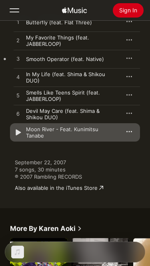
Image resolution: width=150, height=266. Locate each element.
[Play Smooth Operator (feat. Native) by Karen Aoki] (18, 59)
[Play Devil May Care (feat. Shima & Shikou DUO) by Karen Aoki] (18, 114)
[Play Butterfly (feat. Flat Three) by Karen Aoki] (18, 22)
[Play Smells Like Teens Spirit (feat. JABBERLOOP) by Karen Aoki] (18, 95)
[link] (46, 228)
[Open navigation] (14, 10)
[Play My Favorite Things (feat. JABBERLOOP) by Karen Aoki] (18, 40)
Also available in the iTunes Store (56, 188)
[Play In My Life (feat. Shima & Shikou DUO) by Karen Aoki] (18, 77)
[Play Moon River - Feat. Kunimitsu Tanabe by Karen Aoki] (18, 132)
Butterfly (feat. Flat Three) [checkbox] (59, 22)
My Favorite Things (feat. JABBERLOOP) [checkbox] (57, 40)
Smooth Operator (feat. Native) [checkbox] (65, 59)
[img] (74, 10)
